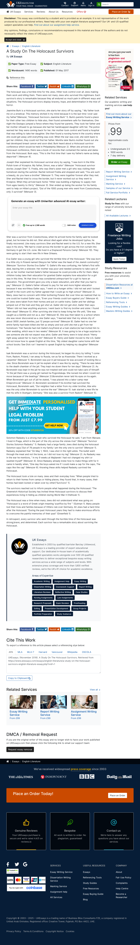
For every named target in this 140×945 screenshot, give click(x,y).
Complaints (122, 883)
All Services (56, 897)
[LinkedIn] (17, 864)
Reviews (41, 11)
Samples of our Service (118, 188)
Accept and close (14, 39)
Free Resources (91, 888)
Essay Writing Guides (117, 306)
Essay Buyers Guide (116, 297)
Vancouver (57, 652)
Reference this (17, 77)
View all (94, 689)
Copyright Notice (55, 931)
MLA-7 (30, 652)
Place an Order (120, 11)
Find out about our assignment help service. (56, 24)
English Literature (31, 46)
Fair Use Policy (123, 877)
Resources (67, 11)
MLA (20, 652)
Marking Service (114, 183)
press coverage (81, 769)
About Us (53, 11)
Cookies (70, 931)
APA (11, 652)
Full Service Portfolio (117, 192)
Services (28, 11)
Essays (15, 46)
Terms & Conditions (33, 931)
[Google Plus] (25, 864)
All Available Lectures (117, 215)
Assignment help (58, 891)
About (119, 872)
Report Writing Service (118, 171)
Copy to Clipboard (18, 678)
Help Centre (122, 888)
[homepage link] (7, 46)
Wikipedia (72, 652)
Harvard (43, 652)
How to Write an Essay (118, 293)
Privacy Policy (13, 931)
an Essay (119, 162)
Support (74, 5)
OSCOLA (86, 652)
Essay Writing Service (61, 872)
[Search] (99, 4)
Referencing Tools (115, 302)
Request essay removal (20, 749)
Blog (85, 899)
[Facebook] (8, 864)
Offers (80, 11)
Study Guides (90, 883)
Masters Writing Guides (118, 311)
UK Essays (15, 11)
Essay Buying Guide (93, 894)
